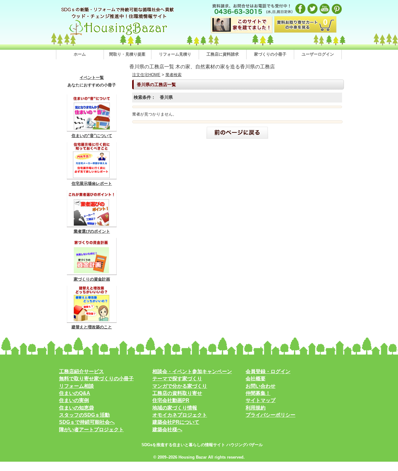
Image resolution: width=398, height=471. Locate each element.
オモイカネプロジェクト (179, 415)
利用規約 (256, 407)
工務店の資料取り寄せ (177, 393)
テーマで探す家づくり (177, 378)
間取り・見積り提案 (127, 54)
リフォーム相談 (76, 386)
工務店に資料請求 (222, 54)
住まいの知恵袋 (76, 407)
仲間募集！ (258, 393)
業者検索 (173, 74)
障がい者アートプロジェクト (91, 429)
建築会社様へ (167, 429)
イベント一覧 (92, 77)
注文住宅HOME (146, 74)
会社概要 (256, 378)
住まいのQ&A (74, 393)
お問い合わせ (260, 386)
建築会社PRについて (175, 422)
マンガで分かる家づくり (179, 386)
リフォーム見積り (175, 54)
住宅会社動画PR (170, 400)
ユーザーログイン (318, 54)
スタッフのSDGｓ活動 (84, 415)
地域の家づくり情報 (174, 407)
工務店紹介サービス (81, 371)
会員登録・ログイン (268, 371)
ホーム (80, 54)
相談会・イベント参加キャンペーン (192, 371)
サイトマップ (260, 400)
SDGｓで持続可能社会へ (87, 422)
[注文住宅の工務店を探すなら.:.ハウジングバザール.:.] (118, 35)
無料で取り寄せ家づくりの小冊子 (96, 378)
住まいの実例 (74, 400)
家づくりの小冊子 (270, 54)
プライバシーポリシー (270, 415)
